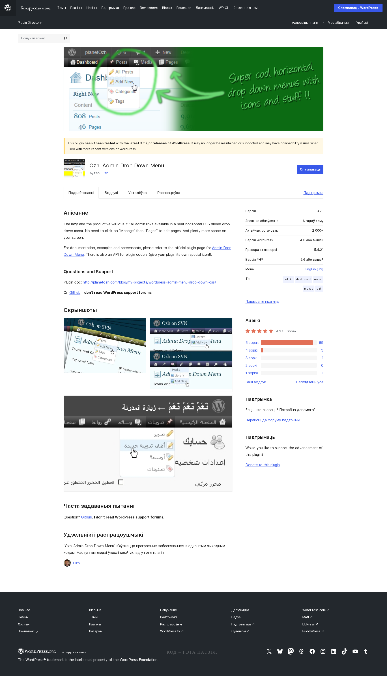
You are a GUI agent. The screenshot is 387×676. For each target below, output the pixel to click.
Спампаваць (310, 169)
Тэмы (93, 617)
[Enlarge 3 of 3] (226, 401)
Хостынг (24, 624)
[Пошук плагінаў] (65, 38)
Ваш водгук (255, 382)
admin (288, 279)
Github (74, 292)
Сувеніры (240, 631)
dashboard (303, 279)
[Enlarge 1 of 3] (140, 324)
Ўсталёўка (137, 192)
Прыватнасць (28, 631)
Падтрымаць (243, 624)
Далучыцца (240, 610)
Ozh (105, 173)
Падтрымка (313, 192)
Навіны (23, 617)
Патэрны (95, 631)
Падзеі (236, 617)
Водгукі (111, 192)
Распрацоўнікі (171, 624)
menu (318, 279)
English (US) (314, 269)
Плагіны (95, 624)
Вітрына (95, 610)
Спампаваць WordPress (358, 8)
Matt (307, 617)
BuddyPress (313, 631)
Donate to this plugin (262, 465)
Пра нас (24, 610)
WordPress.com (315, 610)
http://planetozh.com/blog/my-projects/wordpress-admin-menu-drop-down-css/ (149, 282)
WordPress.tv (172, 631)
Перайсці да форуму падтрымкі (272, 420)
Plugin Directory (30, 22)
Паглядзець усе (309, 382)
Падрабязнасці (81, 192)
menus (308, 288)
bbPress (310, 624)
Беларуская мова (73, 652)
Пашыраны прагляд (262, 301)
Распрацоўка (168, 192)
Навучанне (168, 610)
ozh (319, 288)
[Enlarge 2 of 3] (226, 324)
